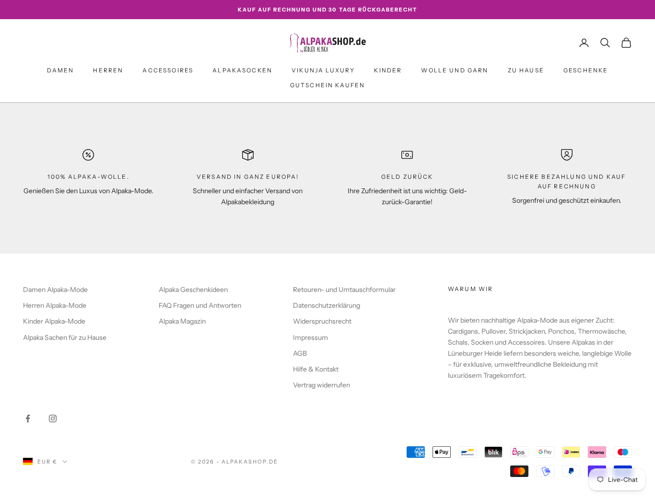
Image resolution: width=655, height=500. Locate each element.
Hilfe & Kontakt (316, 369)
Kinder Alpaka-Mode (54, 321)
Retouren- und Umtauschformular (344, 289)
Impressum (310, 337)
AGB (300, 353)
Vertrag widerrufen (321, 385)
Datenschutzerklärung (326, 305)
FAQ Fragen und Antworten (200, 305)
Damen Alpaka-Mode (55, 289)
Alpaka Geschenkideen (193, 289)
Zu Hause (526, 70)
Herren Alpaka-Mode (54, 305)
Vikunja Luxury (323, 70)
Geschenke (585, 70)
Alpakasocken (242, 70)
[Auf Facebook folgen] (28, 418)
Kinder (388, 70)
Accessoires (167, 70)
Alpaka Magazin (182, 321)
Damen (60, 70)
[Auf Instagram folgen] (53, 418)
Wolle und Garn (454, 70)
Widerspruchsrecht (322, 321)
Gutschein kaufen (327, 85)
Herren (108, 70)
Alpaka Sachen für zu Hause (64, 337)
